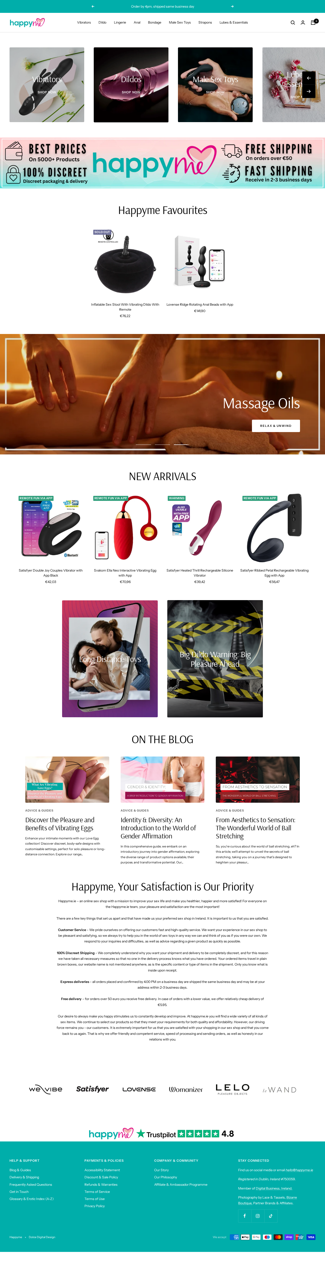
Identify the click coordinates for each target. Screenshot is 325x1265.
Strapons (205, 22)
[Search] (293, 22)
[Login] (303, 22)
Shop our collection (270, 426)
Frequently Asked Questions (31, 1184)
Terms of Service (97, 1192)
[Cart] (313, 22)
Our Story (161, 1170)
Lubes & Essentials (234, 22)
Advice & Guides (39, 810)
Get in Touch (19, 1192)
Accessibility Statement (102, 1170)
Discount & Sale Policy (101, 1177)
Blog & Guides (20, 1170)
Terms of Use (94, 1199)
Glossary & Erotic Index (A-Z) (32, 1199)
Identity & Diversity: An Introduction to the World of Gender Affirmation (158, 827)
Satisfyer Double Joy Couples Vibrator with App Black (51, 573)
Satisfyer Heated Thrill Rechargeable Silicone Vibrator (200, 573)
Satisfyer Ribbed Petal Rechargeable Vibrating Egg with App (274, 573)
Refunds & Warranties (101, 1184)
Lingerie (120, 22)
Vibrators (84, 22)
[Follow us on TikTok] (270, 1215)
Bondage (154, 22)
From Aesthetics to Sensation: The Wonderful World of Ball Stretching (255, 827)
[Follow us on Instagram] (257, 1215)
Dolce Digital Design (42, 1237)
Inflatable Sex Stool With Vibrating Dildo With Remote (125, 307)
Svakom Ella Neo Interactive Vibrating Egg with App (125, 573)
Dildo (102, 22)
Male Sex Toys (180, 22)
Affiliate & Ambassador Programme (180, 1184)
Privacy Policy (94, 1206)
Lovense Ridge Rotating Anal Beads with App (200, 304)
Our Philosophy (165, 1177)
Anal (137, 22)
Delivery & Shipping (24, 1177)
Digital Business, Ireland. (274, 1188)
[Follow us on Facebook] (244, 1215)
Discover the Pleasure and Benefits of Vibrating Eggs (59, 823)
